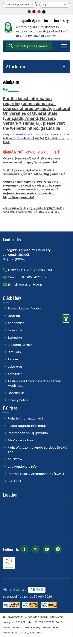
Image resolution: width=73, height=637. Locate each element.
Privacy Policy (18, 400)
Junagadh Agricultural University (44, 617)
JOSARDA (15, 481)
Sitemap (14, 316)
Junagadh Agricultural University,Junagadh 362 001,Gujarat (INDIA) (27, 255)
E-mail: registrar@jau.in (25, 284)
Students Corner (20, 345)
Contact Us (16, 393)
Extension (15, 337)
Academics (16, 323)
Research (15, 330)
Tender (13, 359)
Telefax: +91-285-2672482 (27, 277)
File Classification (20, 440)
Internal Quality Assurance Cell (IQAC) (36, 474)
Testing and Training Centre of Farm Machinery (34, 383)
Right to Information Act (25, 418)
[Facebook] (24, 549)
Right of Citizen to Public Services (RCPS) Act (37, 449)
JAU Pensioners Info (22, 466)
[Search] (11, 46)
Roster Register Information (28, 426)
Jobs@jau (15, 366)
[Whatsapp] (58, 549)
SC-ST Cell (15, 459)
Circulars (14, 352)
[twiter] (35, 549)
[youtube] (47, 549)
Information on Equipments (28, 433)
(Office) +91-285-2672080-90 (30, 270)
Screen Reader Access (24, 308)
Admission (15, 374)
